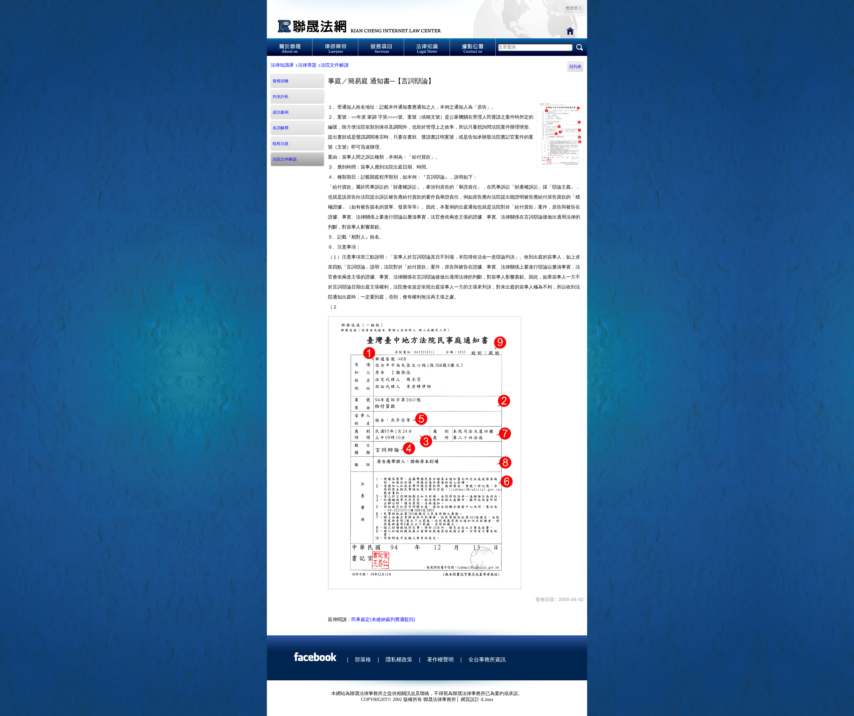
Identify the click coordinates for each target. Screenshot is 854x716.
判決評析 (281, 96)
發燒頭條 (281, 81)
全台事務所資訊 (487, 659)
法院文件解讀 (335, 64)
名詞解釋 (281, 128)
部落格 (363, 659)
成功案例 (281, 112)
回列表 (575, 66)
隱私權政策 (399, 659)
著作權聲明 (440, 659)
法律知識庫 (282, 64)
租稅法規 (281, 143)
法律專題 (307, 64)
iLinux (487, 699)
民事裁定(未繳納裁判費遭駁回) (383, 619)
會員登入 (574, 8)
